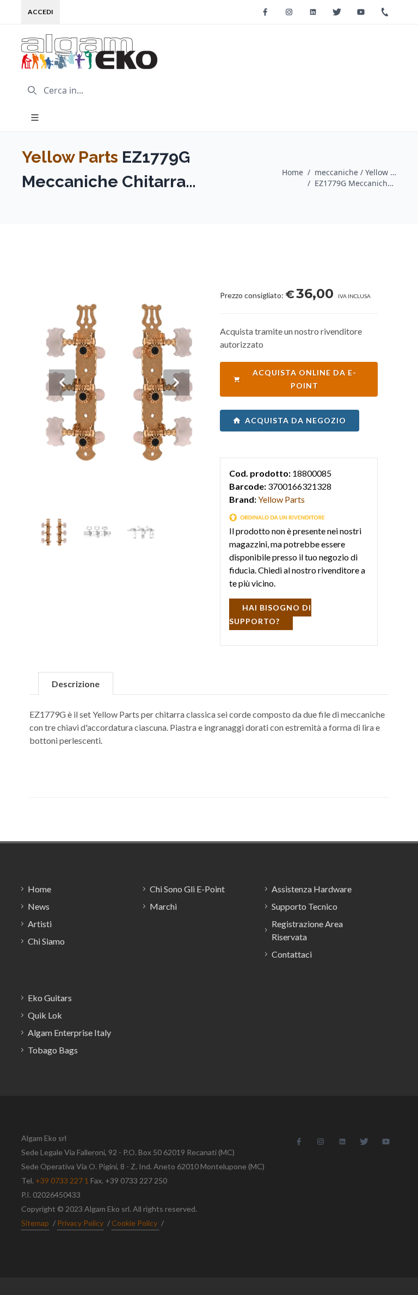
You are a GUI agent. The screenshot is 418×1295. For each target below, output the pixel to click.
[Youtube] (361, 12)
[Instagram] (289, 12)
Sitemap (35, 1223)
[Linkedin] (313, 12)
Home (292, 172)
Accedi (40, 12)
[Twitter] (337, 12)
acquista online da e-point (304, 379)
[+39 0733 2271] (385, 12)
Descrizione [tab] (76, 684)
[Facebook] (265, 12)
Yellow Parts (70, 156)
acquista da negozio (295, 420)
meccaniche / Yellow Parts (355, 172)
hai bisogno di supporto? (270, 614)
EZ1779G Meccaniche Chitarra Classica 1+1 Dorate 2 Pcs (355, 183)
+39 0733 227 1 (62, 1180)
